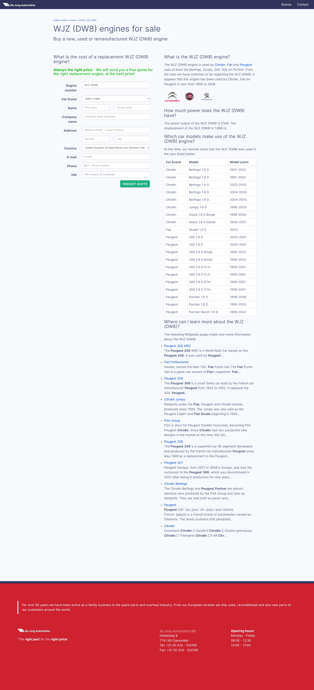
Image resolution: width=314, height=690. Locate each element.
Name (72, 108)
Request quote (135, 184)
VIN (74, 175)
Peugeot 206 (173, 441)
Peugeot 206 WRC (177, 346)
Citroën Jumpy (174, 399)
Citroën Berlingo (175, 484)
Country (70, 148)
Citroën (220, 65)
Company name (69, 119)
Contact (303, 4)
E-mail (72, 157)
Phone (72, 166)
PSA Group (172, 420)
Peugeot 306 (173, 378)
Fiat (229, 65)
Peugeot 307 (173, 462)
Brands (286, 4)
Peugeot (246, 65)
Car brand (69, 99)
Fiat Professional (176, 362)
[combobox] (86, 165)
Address (70, 130)
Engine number (71, 88)
